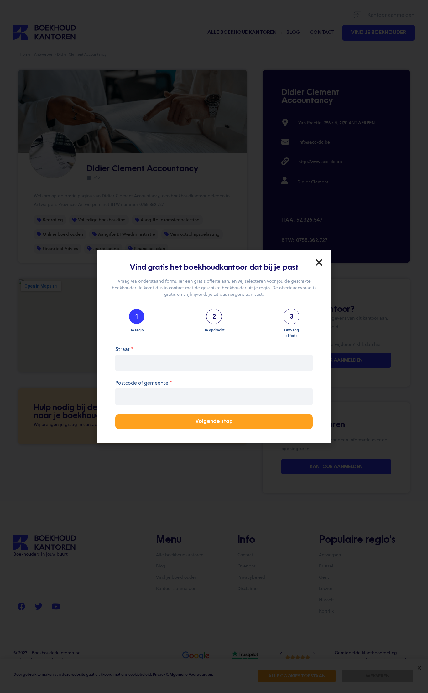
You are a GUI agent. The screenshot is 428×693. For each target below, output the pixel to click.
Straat (124, 349)
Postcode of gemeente (143, 383)
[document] (214, 346)
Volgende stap (214, 421)
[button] (319, 262)
